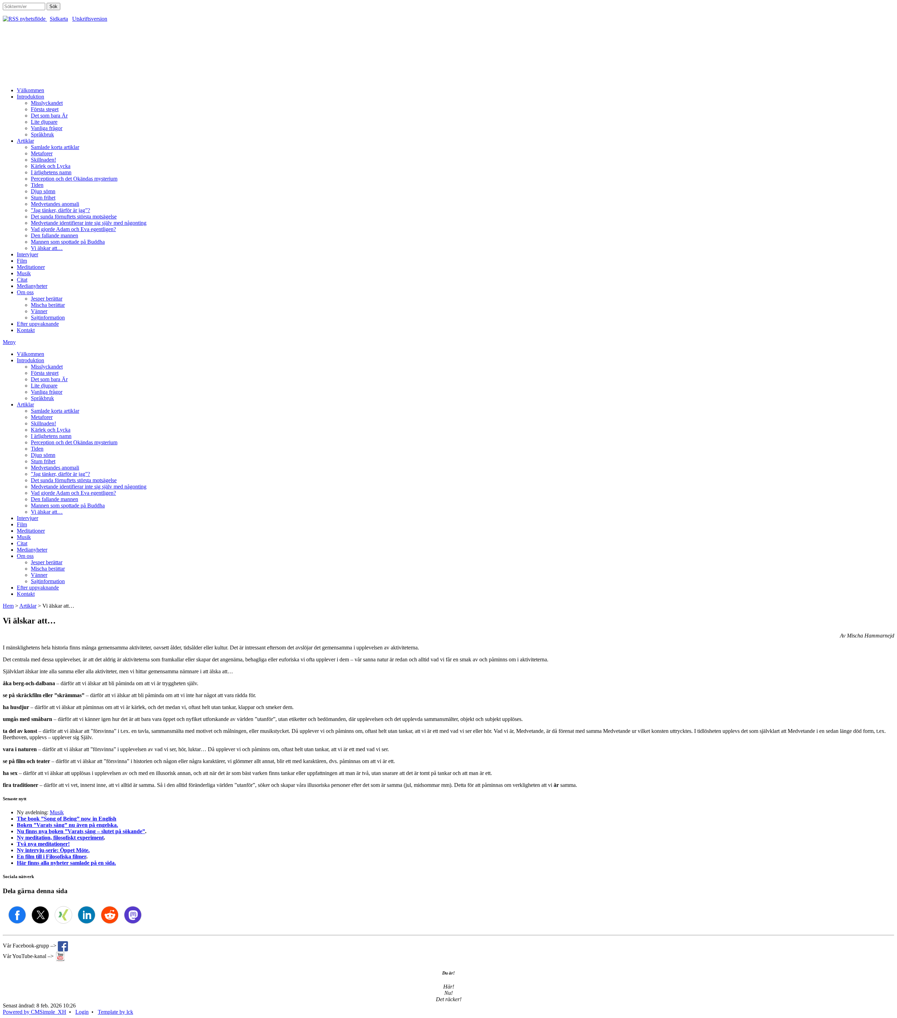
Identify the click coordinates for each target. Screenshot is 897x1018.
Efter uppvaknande (38, 324)
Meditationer (31, 267)
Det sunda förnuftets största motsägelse (74, 217)
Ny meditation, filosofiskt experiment (60, 838)
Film (22, 261)
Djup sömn (43, 191)
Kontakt (26, 330)
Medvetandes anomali (55, 204)
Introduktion (30, 97)
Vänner (39, 311)
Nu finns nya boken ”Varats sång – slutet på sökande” (81, 831)
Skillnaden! (43, 160)
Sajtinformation (48, 318)
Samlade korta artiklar (55, 147)
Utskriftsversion (89, 19)
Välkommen (30, 90)
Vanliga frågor (46, 128)
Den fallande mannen (54, 235)
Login (82, 1012)
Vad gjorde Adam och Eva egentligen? (73, 229)
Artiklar (25, 141)
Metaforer (42, 153)
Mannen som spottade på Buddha (68, 242)
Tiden (37, 185)
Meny (9, 342)
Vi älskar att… (47, 248)
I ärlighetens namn (51, 172)
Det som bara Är (49, 116)
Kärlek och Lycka (50, 166)
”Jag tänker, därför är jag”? (60, 210)
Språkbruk (42, 134)
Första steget (45, 109)
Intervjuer (27, 254)
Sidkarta (59, 19)
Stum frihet (43, 198)
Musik (24, 273)
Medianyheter (32, 286)
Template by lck (115, 1012)
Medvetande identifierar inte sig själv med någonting (88, 223)
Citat (22, 280)
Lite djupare (44, 122)
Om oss (25, 292)
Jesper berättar (46, 299)
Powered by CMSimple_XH (34, 1012)
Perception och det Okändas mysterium (74, 179)
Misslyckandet (47, 103)
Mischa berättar (48, 305)
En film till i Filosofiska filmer (51, 856)
